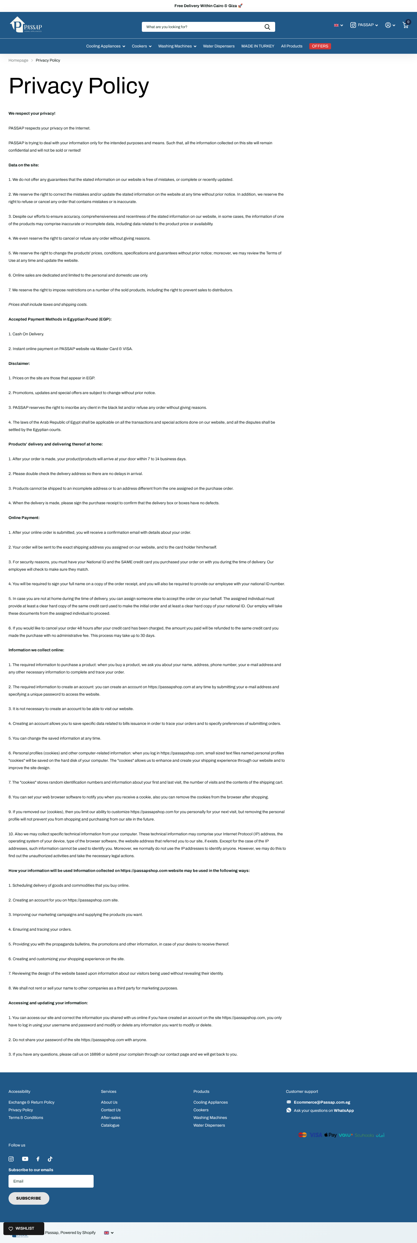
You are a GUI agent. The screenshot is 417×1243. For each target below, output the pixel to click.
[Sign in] (390, 25)
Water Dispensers (219, 46)
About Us (109, 1102)
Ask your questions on (324, 1110)
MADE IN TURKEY (257, 46)
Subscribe (29, 1198)
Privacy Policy (21, 1110)
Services (108, 1091)
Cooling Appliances (103, 46)
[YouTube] (25, 1159)
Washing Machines (175, 46)
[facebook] (38, 1159)
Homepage (18, 60)
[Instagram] (11, 1159)
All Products (291, 46)
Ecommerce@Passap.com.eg (322, 1102)
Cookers (139, 46)
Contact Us (111, 1110)
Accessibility (19, 1091)
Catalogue (110, 1125)
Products (201, 1091)
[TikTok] (50, 1159)
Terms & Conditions (26, 1118)
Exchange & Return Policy (31, 1102)
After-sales (111, 1118)
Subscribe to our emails (31, 1170)
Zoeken (267, 27)
